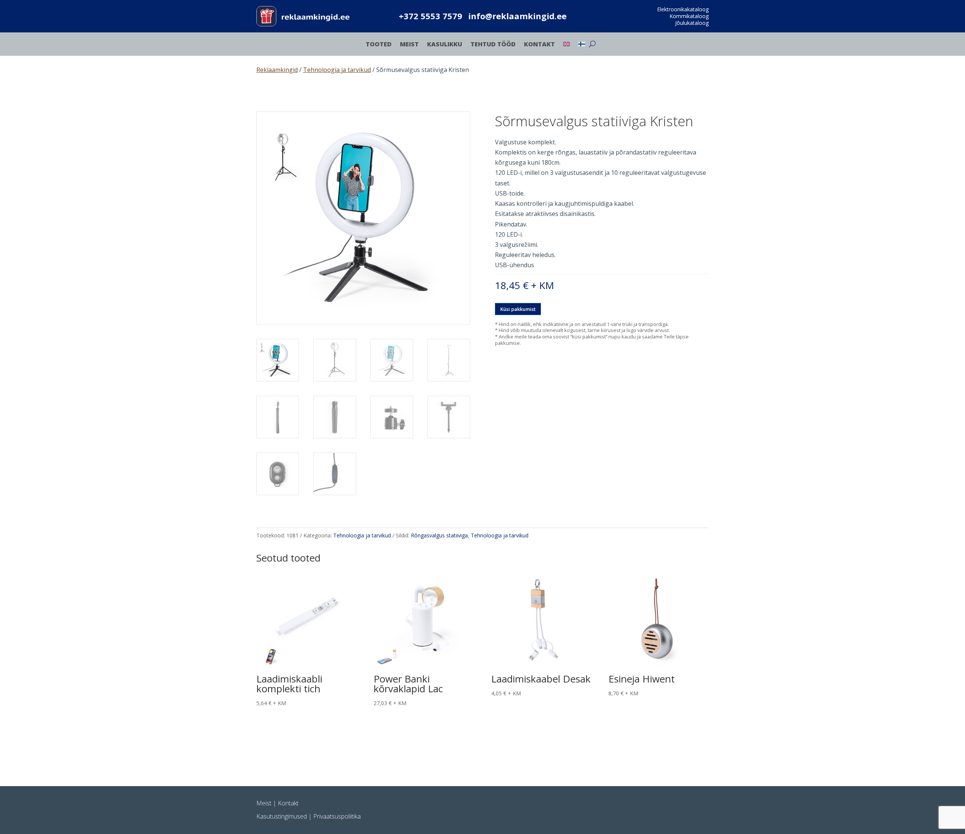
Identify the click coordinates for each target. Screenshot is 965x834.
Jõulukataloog (692, 22)
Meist (409, 44)
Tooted (379, 44)
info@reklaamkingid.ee (517, 15)
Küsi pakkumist (518, 309)
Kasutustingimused (281, 816)
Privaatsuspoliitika (337, 816)
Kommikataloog (689, 16)
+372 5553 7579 (430, 15)
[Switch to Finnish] (581, 45)
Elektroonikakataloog (683, 9)
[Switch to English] (566, 45)
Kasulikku (444, 44)
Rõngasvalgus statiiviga (439, 535)
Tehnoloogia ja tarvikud (337, 70)
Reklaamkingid (277, 70)
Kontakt (539, 44)
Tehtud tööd (493, 44)
